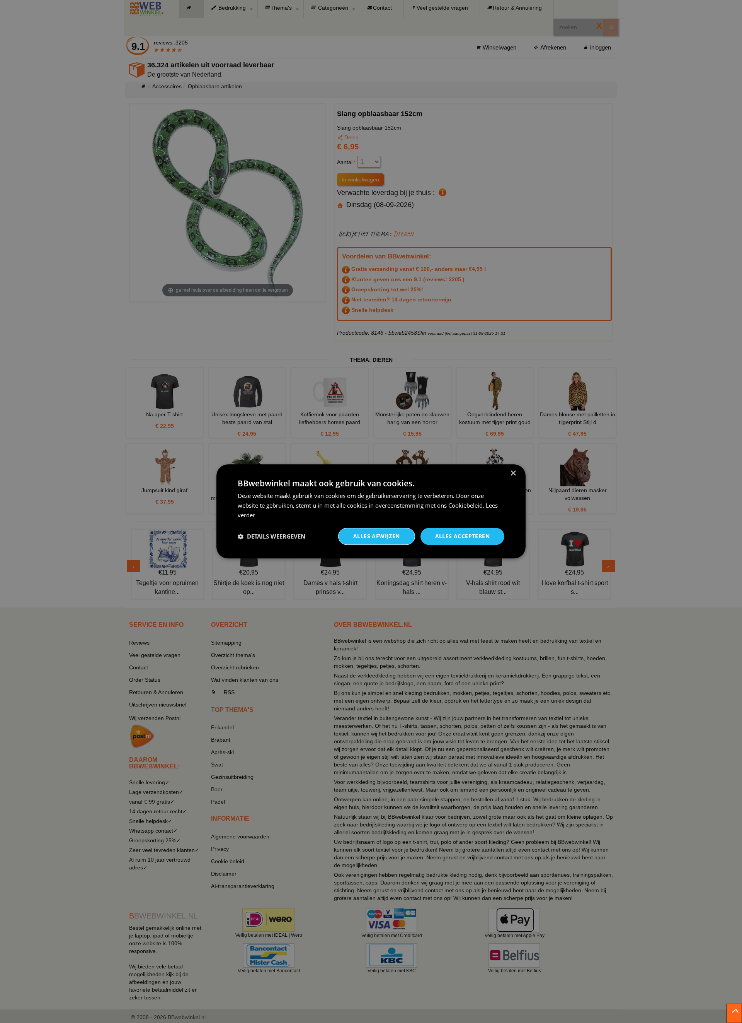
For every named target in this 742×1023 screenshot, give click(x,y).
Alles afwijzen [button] (376, 536)
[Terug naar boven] (734, 1013)
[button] (271, 536)
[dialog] (371, 511)
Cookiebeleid (465, 505)
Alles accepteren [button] (462, 536)
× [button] (513, 473)
